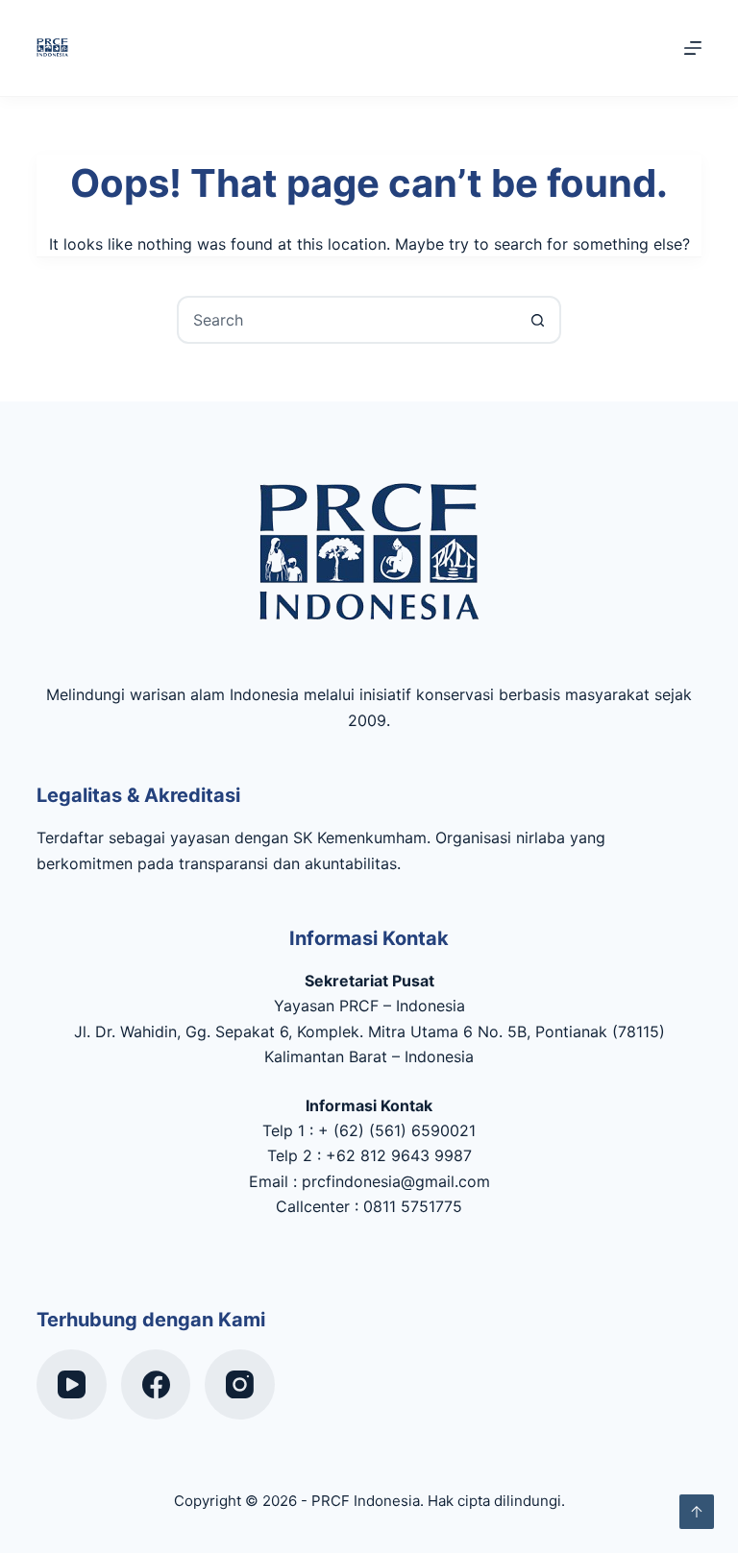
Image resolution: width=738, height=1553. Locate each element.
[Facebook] (156, 1384)
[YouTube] (72, 1384)
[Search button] (537, 320)
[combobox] (347, 320)
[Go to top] (696, 1511)
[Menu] (692, 48)
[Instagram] (240, 1384)
